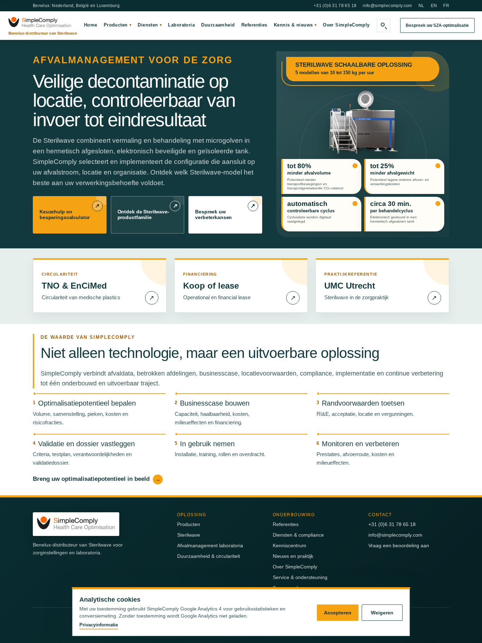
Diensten (150, 25)
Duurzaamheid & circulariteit (208, 556)
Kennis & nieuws (295, 25)
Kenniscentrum (289, 545)
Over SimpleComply (346, 25)
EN (434, 5)
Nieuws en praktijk (293, 556)
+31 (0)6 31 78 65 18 (335, 5)
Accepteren (337, 612)
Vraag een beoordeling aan (398, 545)
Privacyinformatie (98, 624)
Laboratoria (181, 25)
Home (90, 25)
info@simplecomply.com (387, 5)
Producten (118, 25)
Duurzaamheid (218, 25)
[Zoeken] (383, 25)
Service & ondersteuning (300, 577)
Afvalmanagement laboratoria (210, 545)
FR (446, 5)
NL (421, 5)
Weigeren (382, 612)
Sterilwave (188, 535)
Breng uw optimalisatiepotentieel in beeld (97, 479)
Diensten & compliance (298, 535)
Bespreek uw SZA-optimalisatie (437, 25)
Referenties (254, 25)
